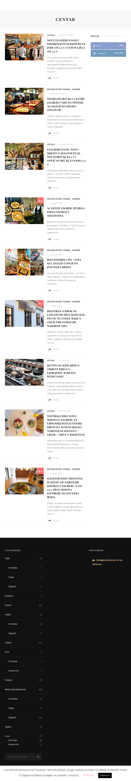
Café (23, 558)
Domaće (25, 661)
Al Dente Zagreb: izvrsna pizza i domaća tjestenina (65, 212)
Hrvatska (25, 567)
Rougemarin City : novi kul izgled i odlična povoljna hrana (64, 263)
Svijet (25, 577)
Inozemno (25, 670)
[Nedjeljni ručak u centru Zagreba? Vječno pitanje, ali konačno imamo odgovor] (24, 101)
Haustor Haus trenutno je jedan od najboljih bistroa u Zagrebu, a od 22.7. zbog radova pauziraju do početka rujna (65, 488)
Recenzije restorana (58, 89)
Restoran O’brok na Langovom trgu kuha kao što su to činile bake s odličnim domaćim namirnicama (66, 318)
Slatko (23, 727)
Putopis (23, 680)
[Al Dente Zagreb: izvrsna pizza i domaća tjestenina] (24, 210)
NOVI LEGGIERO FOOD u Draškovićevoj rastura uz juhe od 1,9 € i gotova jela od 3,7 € (66, 46)
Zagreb (76, 89)
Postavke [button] (89, 775)
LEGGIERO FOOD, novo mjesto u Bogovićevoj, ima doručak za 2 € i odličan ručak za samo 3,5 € (66, 157)
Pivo (23, 652)
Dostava (23, 596)
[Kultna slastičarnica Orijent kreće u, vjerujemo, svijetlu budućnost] (24, 372)
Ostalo (51, 35)
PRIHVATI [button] (105, 775)
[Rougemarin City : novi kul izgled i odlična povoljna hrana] (24, 262)
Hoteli (23, 614)
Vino (23, 736)
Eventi (23, 605)
